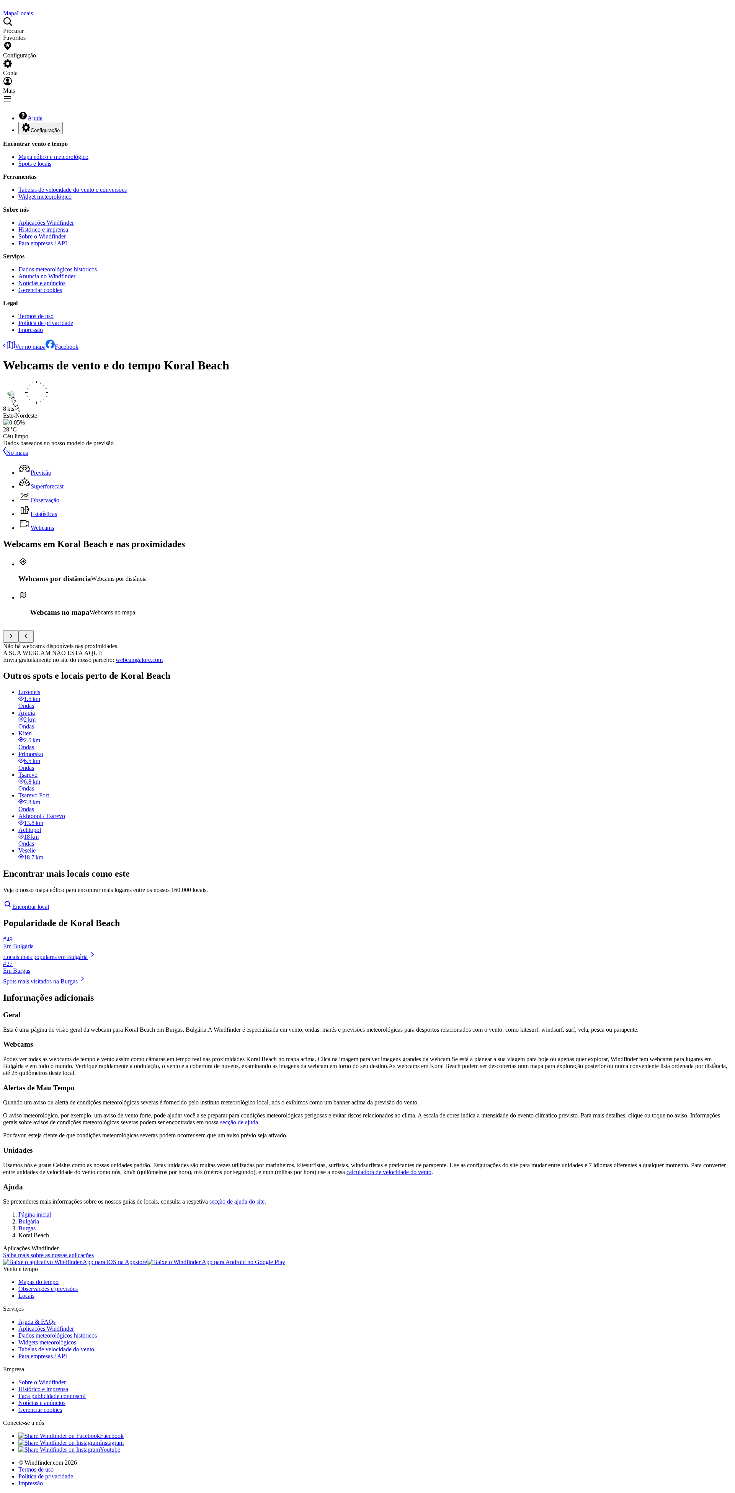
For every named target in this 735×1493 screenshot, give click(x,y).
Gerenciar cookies (40, 290)
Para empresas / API (42, 243)
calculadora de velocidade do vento (388, 1172)
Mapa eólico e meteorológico (53, 157)
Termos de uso (36, 316)
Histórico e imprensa (43, 229)
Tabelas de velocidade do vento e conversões (72, 189)
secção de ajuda (239, 1122)
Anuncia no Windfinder (46, 276)
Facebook (66, 346)
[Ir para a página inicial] (4, 6)
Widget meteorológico (45, 196)
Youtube (110, 1449)
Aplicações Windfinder (46, 222)
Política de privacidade (45, 323)
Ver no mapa (30, 346)
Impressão (30, 330)
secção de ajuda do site (237, 1201)
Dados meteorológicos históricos (57, 269)
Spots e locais (34, 163)
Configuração (45, 130)
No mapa (17, 452)
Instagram (112, 1442)
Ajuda (35, 118)
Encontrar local (30, 906)
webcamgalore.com (139, 660)
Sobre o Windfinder (42, 236)
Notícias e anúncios (41, 283)
